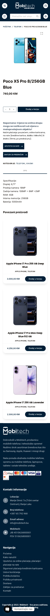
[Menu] (4, 16)
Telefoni (20, 163)
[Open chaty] (7, 609)
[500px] (4, 5)
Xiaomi (29, 163)
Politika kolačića (11, 576)
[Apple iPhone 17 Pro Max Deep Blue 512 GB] (25, 309)
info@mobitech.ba (19, 523)
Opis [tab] (25, 171)
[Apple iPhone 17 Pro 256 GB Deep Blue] (25, 240)
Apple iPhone (21, 271)
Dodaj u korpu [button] (35, 279)
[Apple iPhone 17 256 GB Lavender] (25, 379)
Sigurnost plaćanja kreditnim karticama (23, 568)
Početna (7, 553)
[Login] (45, 16)
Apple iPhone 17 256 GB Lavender (25, 402)
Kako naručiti (9, 557)
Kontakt (7, 590)
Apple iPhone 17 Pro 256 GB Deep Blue (25, 265)
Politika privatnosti (12, 579)
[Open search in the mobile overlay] (25, 16)
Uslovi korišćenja (11, 572)
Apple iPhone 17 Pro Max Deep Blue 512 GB (25, 334)
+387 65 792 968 (19, 513)
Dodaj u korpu (32, 109)
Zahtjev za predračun (13, 587)
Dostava (7, 583)
